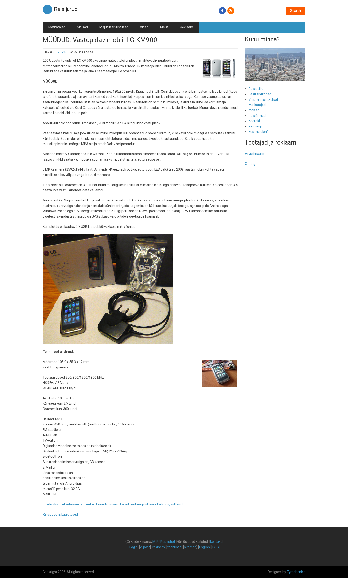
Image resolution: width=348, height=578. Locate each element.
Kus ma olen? (258, 132)
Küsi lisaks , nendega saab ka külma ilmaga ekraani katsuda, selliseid (113, 504)
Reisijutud (66, 9)
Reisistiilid (256, 89)
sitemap (190, 547)
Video (144, 27)
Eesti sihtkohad (260, 94)
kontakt (216, 541)
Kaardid (254, 121)
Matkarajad (56, 27)
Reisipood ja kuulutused (60, 514)
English (204, 547)
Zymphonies (296, 572)
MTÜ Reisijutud (163, 541)
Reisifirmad (257, 116)
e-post (145, 547)
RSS (215, 547)
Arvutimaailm (255, 154)
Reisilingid (256, 126)
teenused (174, 547)
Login (133, 547)
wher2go (62, 52)
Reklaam (186, 27)
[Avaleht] (47, 9)
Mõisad (82, 27)
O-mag (250, 164)
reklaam (158, 547)
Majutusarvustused (113, 27)
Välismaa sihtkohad (263, 99)
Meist (164, 27)
